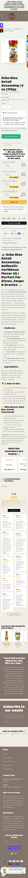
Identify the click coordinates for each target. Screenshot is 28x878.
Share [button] (5, 486)
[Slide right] (17, 72)
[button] (2, 16)
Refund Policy (7, 765)
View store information (10, 242)
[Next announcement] (26, 5)
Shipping (3, 99)
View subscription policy (9, 130)
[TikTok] (1, 30)
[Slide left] (10, 72)
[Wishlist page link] (18, 16)
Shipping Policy (8, 769)
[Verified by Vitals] (22, 872)
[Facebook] (1, 24)
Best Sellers (8, 29)
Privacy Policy (7, 758)
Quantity (3, 103)
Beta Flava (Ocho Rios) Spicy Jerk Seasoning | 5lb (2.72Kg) (16, 869)
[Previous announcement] (1, 5)
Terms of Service (8, 761)
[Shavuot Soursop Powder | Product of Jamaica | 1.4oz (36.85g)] (18, 636)
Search (5, 754)
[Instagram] (1, 27)
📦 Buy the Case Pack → (11, 136)
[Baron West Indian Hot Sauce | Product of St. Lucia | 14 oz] (6, 636)
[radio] (14, 164)
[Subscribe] (23, 722)
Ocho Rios (4, 94)
